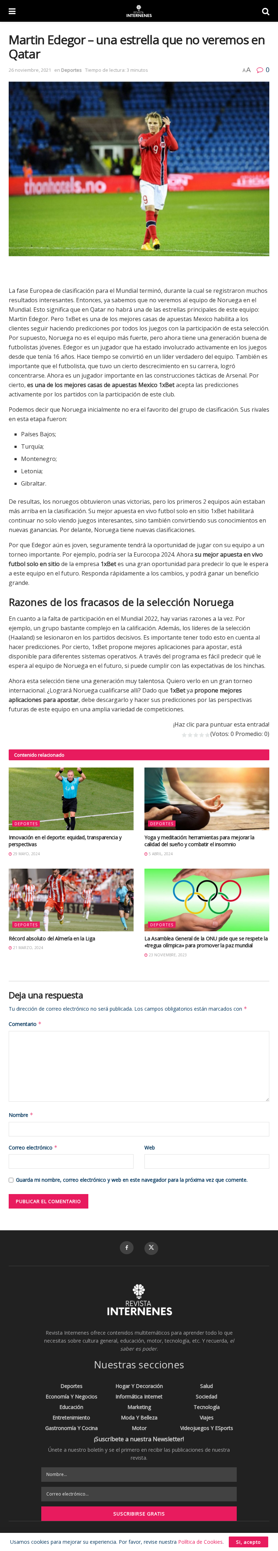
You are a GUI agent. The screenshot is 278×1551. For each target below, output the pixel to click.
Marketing (139, 1407)
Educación (71, 1407)
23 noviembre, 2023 (167, 954)
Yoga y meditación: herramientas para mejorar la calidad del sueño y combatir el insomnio (199, 841)
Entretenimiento (71, 1417)
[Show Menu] (12, 11)
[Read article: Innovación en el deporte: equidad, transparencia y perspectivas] (71, 799)
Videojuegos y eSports (206, 1428)
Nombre (21, 1114)
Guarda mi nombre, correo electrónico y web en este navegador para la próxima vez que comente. (132, 1179)
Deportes (71, 70)
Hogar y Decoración (139, 1385)
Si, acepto (248, 1542)
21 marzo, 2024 (27, 947)
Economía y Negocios (71, 1396)
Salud (206, 1385)
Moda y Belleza (139, 1417)
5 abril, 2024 (160, 853)
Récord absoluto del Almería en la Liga (52, 938)
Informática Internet (139, 1396)
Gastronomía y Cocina (71, 1428)
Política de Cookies (200, 1541)
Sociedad (206, 1396)
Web (149, 1147)
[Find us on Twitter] (151, 1248)
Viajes (207, 1417)
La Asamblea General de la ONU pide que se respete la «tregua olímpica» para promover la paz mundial (206, 942)
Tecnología (207, 1407)
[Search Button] (265, 11)
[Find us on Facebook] (127, 1247)
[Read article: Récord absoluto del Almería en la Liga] (71, 900)
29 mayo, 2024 (26, 853)
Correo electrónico (33, 1147)
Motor (139, 1428)
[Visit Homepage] (139, 11)
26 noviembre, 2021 (30, 70)
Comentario (25, 1023)
